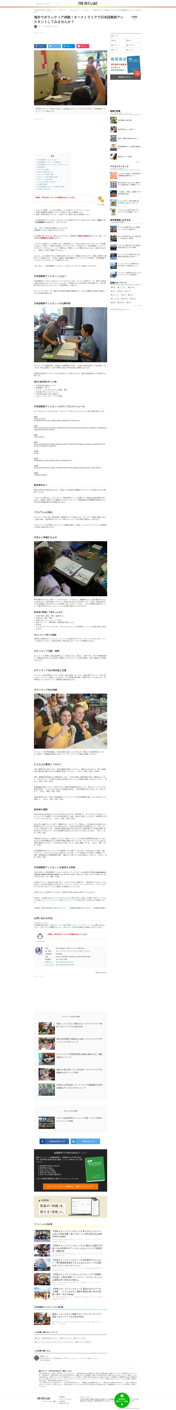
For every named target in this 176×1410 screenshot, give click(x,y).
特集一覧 (138, 162)
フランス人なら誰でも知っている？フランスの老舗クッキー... (128, 211)
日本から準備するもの (45, 172)
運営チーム (44, 1356)
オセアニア (131, 45)
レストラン (116, 295)
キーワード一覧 (136, 305)
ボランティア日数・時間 (45, 174)
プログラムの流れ (43, 169)
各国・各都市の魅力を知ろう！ (128, 138)
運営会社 (62, 1397)
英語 (114, 287)
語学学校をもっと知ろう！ (127, 129)
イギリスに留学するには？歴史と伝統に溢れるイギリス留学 (129, 246)
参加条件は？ (42, 167)
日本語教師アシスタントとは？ (48, 160)
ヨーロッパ (116, 45)
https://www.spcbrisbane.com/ (65, 962)
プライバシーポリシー (66, 1399)
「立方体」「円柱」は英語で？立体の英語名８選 (129, 193)
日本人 (131, 295)
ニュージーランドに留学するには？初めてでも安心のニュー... (128, 264)
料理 (129, 302)
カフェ (129, 291)
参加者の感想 (42, 184)
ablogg (51, 1401)
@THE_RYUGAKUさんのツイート (120, 309)
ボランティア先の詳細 (45, 179)
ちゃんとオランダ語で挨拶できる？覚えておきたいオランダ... (128, 202)
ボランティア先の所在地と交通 (48, 177)
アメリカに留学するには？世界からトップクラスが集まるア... (129, 228)
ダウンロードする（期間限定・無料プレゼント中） (70, 1186)
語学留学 (121, 302)
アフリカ (131, 50)
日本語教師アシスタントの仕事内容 (49, 162)
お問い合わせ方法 (44, 189)
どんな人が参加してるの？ (47, 182)
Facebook (62, 1401)
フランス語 (116, 298)
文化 (114, 291)
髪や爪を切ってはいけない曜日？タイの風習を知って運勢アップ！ (129, 184)
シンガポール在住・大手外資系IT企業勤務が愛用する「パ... (129, 174)
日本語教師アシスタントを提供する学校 (51, 187)
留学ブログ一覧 (64, 1403)
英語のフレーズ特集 (125, 156)
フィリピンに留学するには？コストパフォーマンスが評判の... (129, 274)
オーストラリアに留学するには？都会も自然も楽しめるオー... (129, 255)
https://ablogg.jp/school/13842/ (65, 964)
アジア (115, 50)
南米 (129, 40)
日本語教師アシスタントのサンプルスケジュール (53, 164)
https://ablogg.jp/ (45, 1360)
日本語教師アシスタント (51, 1338)
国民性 (121, 291)
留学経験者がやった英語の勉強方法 (129, 147)
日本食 (133, 298)
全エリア (116, 36)
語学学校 (131, 287)
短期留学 (125, 298)
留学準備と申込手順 (125, 120)
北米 (114, 40)
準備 (114, 302)
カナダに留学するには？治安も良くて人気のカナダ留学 (129, 237)
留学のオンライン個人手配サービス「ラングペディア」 (70, 925)
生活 (124, 295)
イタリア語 (122, 287)
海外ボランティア (67, 1338)
